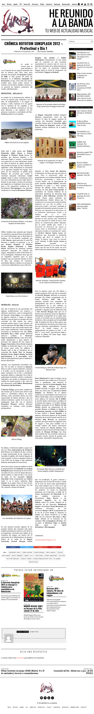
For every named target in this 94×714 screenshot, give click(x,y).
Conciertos (56, 707)
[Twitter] (82, 4)
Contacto (83, 707)
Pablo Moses (39, 555)
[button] (91, 41)
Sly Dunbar (57, 558)
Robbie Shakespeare (51, 555)
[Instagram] (88, 4)
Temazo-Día (33, 707)
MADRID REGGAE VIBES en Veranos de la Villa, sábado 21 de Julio (33, 608)
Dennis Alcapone (27, 552)
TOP (27, 707)
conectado (20, 658)
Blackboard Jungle (15, 552)
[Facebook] (78, 4)
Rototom (62, 555)
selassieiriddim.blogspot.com (45, 540)
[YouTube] (85, 4)
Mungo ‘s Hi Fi (29, 555)
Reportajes (65, 707)
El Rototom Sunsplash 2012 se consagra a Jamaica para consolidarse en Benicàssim (10, 587)
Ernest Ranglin (50, 552)
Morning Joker (74, 707)
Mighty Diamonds (17, 555)
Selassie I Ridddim (46, 51)
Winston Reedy (33, 562)
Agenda (22, 707)
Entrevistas (41, 707)
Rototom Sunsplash (13, 558)
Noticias (15, 707)
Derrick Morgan (39, 552)
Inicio (9, 707)
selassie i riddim (26, 558)
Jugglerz (60, 552)
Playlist (49, 707)
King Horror (6, 555)
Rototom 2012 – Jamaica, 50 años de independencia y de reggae (55, 592)
